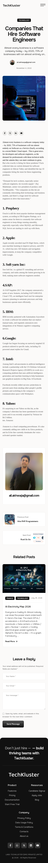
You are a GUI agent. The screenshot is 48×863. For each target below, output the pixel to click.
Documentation (12, 800)
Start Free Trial (12, 804)
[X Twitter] (10, 133)
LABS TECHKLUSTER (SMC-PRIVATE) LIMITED (24, 854)
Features (12, 791)
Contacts (24, 831)
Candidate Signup (37, 791)
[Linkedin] (31, 845)
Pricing (12, 795)
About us (24, 836)
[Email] (21, 133)
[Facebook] (5, 133)
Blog (37, 800)
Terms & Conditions (24, 827)
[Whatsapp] (17, 845)
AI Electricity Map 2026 (18, 606)
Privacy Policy (24, 818)
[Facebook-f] (10, 845)
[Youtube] (37, 845)
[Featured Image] (24, 578)
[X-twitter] (24, 845)
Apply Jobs (37, 795)
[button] (11, 641)
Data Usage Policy (24, 822)
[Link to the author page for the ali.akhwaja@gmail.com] (12, 62)
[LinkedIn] (15, 133)
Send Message (13, 724)
